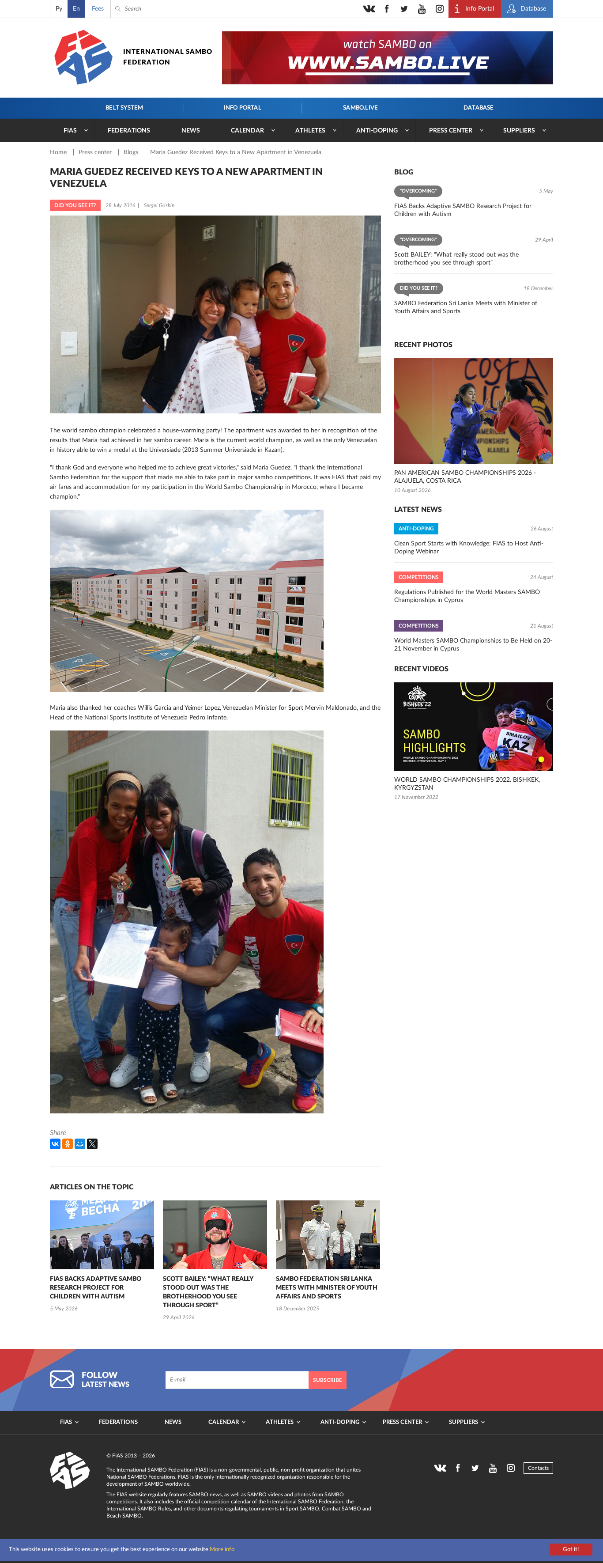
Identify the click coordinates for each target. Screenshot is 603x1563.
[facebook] (387, 9)
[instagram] (439, 9)
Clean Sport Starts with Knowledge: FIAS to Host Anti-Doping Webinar (468, 548)
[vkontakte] (369, 9)
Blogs (132, 152)
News (190, 131)
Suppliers (519, 131)
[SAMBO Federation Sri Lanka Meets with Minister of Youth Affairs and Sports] (328, 1234)
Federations (129, 131)
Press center (450, 131)
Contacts (538, 1468)
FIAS (70, 131)
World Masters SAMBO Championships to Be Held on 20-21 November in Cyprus (473, 645)
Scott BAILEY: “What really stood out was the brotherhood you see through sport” (208, 1292)
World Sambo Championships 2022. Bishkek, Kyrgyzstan (467, 784)
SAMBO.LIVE (360, 108)
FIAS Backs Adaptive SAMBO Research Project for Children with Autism (95, 1288)
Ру (59, 9)
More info (222, 1549)
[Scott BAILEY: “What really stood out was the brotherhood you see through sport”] (215, 1234)
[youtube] (422, 9)
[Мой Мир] (80, 1144)
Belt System (124, 108)
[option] (102, 1257)
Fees (98, 9)
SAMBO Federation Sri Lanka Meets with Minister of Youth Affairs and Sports (326, 1288)
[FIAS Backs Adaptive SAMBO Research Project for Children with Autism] (102, 1234)
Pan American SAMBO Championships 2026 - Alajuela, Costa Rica (465, 477)
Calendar (247, 131)
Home (59, 152)
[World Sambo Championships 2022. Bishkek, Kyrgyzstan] (473, 726)
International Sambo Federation (167, 57)
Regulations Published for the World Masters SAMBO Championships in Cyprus (467, 596)
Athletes (310, 131)
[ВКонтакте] (55, 1144)
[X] (92, 1144)
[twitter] (404, 9)
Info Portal (242, 108)
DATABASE (479, 108)
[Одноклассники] (67, 1144)
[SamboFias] (70, 1471)
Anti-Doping (377, 131)
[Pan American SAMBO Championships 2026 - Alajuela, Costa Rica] (473, 411)
